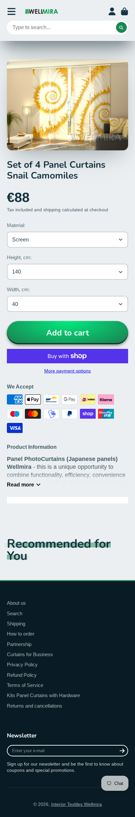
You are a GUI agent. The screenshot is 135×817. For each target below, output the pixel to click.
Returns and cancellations (34, 706)
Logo (41, 11)
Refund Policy (22, 675)
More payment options (67, 370)
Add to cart (67, 332)
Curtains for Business (30, 654)
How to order (20, 633)
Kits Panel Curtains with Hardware (43, 695)
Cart (124, 11)
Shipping (16, 623)
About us (16, 603)
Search (14, 613)
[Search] (121, 27)
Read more (20, 484)
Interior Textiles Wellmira (76, 804)
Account (112, 11)
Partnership (19, 644)
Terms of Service (25, 685)
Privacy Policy (22, 664)
